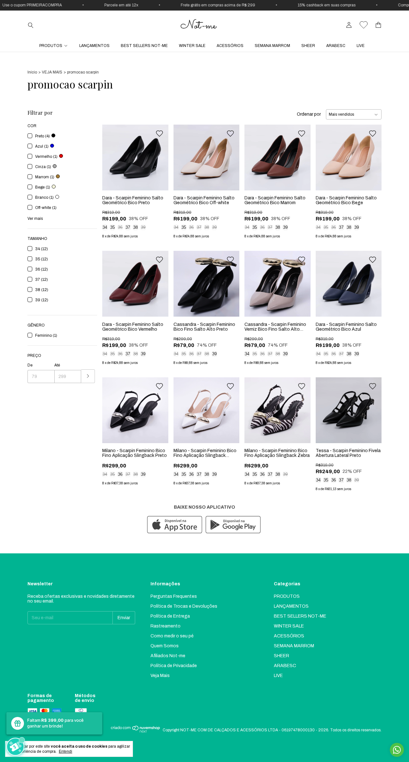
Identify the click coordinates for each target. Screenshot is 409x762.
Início (32, 72)
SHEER (308, 45)
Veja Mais (160, 675)
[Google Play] (233, 525)
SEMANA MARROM (272, 45)
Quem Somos (164, 645)
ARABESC (335, 45)
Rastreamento (165, 626)
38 (135, 227)
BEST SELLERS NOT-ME (144, 45)
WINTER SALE (192, 45)
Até (57, 365)
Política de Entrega (170, 616)
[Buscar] (30, 25)
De (30, 365)
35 (112, 227)
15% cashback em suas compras (319, 5)
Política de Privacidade (173, 665)
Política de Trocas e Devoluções (183, 606)
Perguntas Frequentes (173, 596)
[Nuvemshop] (135, 731)
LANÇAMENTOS (94, 45)
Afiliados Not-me (167, 655)
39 (143, 227)
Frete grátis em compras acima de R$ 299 (211, 5)
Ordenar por (309, 114)
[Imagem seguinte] (159, 154)
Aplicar (88, 376)
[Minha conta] (349, 25)
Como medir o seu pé (172, 636)
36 (120, 227)
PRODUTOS (50, 45)
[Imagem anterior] (112, 154)
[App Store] (175, 525)
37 (128, 227)
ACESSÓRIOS (230, 45)
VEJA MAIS (52, 72)
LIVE (361, 45)
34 (105, 227)
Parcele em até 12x (114, 5)
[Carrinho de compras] (378, 25)
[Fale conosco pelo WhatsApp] (397, 750)
